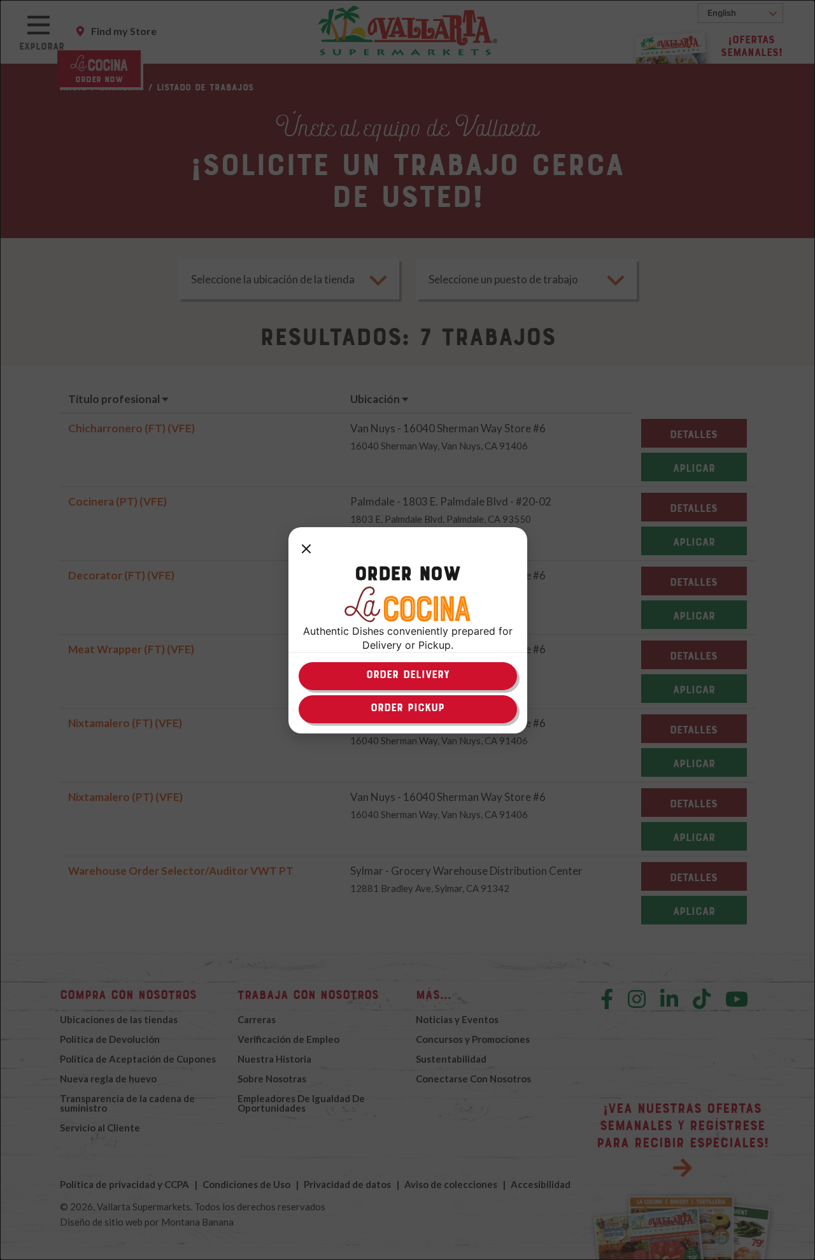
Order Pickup (407, 707)
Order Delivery (408, 674)
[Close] (306, 550)
